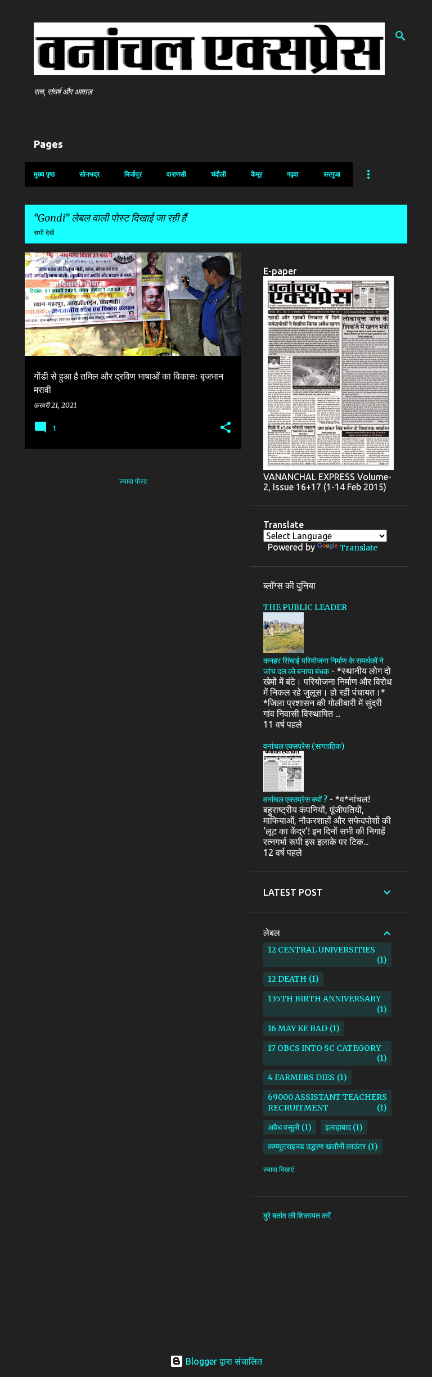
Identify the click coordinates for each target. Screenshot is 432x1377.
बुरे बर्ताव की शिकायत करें (297, 1216)
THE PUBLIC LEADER (305, 607)
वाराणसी (176, 174)
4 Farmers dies (301, 1077)
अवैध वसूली (283, 1127)
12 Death (287, 979)
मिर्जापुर (133, 174)
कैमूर (256, 174)
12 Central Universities (321, 950)
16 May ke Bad (297, 1028)
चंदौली (218, 174)
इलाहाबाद (338, 1127)
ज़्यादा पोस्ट (133, 481)
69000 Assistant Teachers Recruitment (327, 1102)
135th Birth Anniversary (324, 999)
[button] (225, 428)
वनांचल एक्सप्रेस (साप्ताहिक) (304, 746)
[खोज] (400, 35)
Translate (358, 548)
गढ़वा (293, 174)
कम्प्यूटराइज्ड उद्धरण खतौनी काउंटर (317, 1146)
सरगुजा (331, 174)
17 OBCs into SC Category (324, 1048)
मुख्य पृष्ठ (44, 174)
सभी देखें (44, 232)
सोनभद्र (89, 174)
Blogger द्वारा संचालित (222, 1361)
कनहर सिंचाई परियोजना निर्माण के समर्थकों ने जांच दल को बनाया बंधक (323, 666)
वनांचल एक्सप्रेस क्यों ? (295, 799)
